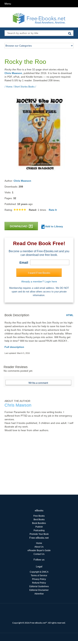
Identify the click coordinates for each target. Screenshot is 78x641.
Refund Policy (39, 583)
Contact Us (39, 554)
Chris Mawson (13, 73)
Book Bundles (39, 523)
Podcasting (39, 530)
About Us (39, 547)
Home (39, 543)
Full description (14, 347)
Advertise (39, 593)
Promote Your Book (39, 534)
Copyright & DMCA (39, 572)
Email (23, 262)
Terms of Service (39, 575)
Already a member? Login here (39, 281)
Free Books (39, 516)
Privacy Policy (39, 579)
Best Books (39, 519)
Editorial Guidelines (39, 586)
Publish (39, 527)
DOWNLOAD (19, 226)
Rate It (53, 209)
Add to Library (54, 226)
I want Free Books (39, 272)
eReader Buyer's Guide (39, 550)
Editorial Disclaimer (39, 590)
